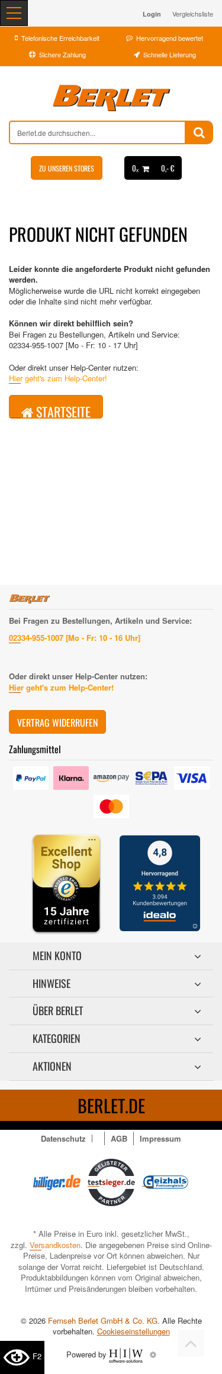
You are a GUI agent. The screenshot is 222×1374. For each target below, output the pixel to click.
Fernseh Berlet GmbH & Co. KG (102, 1320)
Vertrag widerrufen (57, 722)
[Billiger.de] (57, 1181)
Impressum (160, 1138)
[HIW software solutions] (127, 1354)
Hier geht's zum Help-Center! (58, 378)
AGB (119, 1138)
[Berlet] (111, 98)
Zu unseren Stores (66, 168)
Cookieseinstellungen (133, 1331)
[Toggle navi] (14, 13)
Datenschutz (63, 1138)
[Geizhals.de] (165, 1181)
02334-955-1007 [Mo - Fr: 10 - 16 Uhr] (74, 637)
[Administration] (153, 1354)
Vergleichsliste (192, 13)
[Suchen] (199, 132)
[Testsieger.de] (111, 1181)
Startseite (62, 410)
